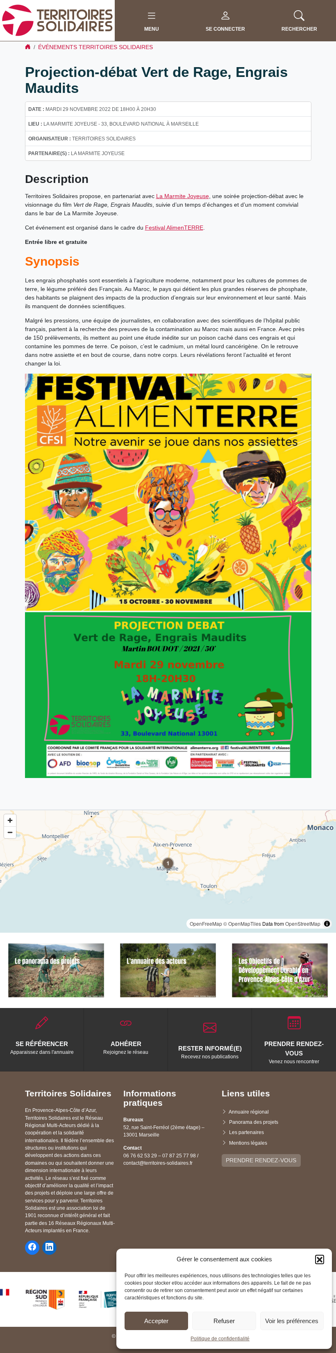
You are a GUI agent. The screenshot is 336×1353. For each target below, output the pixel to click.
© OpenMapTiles (242, 923)
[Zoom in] (10, 820)
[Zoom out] (10, 832)
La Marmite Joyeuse (182, 196)
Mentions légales (248, 1143)
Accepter (156, 1320)
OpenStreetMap (302, 923)
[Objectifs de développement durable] (279, 970)
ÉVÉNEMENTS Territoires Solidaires (95, 47)
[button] (320, 1259)
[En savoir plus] (56, 970)
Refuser (224, 1320)
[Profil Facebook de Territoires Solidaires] (32, 1247)
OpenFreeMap (206, 923)
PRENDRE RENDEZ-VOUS (261, 1160)
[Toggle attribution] (327, 924)
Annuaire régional (249, 1112)
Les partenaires (246, 1132)
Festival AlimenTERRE (174, 227)
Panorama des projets (253, 1122)
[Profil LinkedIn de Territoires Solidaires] (49, 1247)
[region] (168, 871)
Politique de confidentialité (220, 1339)
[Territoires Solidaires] (57, 20)
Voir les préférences (291, 1320)
